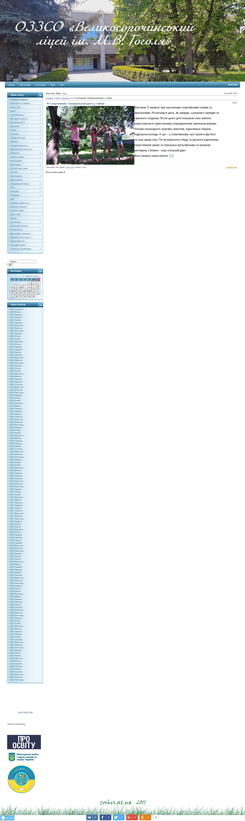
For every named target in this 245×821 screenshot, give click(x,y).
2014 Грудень (16, 427)
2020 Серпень (16, 607)
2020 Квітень (15, 596)
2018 (57, 98)
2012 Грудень (16, 366)
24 (38, 293)
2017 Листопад (16, 519)
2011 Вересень (16, 325)
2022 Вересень (16, 674)
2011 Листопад (16, 331)
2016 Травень (16, 473)
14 (25, 290)
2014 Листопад (16, 425)
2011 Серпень (16, 323)
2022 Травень (16, 664)
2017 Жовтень (16, 516)
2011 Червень (16, 317)
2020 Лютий (15, 591)
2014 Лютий (15, 400)
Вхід (62, 85)
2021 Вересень (16, 642)
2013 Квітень (15, 376)
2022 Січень (15, 653)
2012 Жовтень (16, 360)
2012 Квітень (15, 344)
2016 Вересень (16, 481)
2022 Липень (15, 669)
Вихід (52, 85)
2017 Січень (15, 492)
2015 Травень (16, 441)
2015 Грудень (16, 460)
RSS (64, 93)
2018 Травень (16, 535)
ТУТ (171, 155)
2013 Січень (15, 368)
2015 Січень (15, 430)
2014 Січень (15, 398)
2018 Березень (16, 529)
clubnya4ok (69, 167)
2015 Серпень (16, 449)
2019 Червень (16, 570)
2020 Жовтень (16, 613)
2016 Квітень (15, 470)
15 (29, 290)
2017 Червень (16, 505)
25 (12, 296)
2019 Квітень (15, 564)
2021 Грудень (16, 650)
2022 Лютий (15, 656)
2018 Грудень (16, 554)
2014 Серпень (16, 417)
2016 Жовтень (16, 484)
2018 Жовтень (16, 548)
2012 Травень (16, 347)
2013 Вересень (16, 387)
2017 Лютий (15, 494)
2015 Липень (15, 446)
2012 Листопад (16, 363)
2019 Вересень (16, 578)
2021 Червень (16, 634)
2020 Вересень (16, 610)
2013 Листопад (16, 392)
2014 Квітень (15, 406)
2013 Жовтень (16, 390)
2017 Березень (16, 497)
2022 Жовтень (16, 677)
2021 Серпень (16, 639)
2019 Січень (15, 556)
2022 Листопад (16, 680)
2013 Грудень (16, 395)
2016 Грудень (16, 489)
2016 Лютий (15, 465)
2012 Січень (15, 336)
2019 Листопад (16, 583)
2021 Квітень (15, 629)
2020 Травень (16, 599)
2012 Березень (16, 341)
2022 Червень (16, 666)
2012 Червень (16, 349)
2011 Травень (16, 315)
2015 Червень (16, 443)
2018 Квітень (15, 532)
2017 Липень (15, 508)
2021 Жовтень (16, 645)
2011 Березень (16, 309)
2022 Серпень (16, 672)
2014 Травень (16, 409)
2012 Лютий (15, 339)
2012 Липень (15, 352)
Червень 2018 (31, 276)
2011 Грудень (16, 333)
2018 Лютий (15, 527)
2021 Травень (16, 631)
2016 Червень (16, 476)
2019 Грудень (16, 586)
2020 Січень (15, 588)
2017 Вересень (16, 513)
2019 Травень (16, 567)
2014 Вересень (16, 419)
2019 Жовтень (16, 580)
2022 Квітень (15, 661)
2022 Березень (16, 658)
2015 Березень (16, 435)
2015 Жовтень (16, 454)
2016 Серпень (16, 478)
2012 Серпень (16, 355)
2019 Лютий (15, 559)
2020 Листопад (16, 615)
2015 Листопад (16, 457)
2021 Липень (15, 637)
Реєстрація (41, 85)
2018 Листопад (16, 551)
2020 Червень (16, 602)
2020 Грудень (16, 618)
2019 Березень (16, 562)
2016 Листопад (16, 486)
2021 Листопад (16, 647)
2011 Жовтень (16, 328)
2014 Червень (16, 411)
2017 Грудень (16, 521)
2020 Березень (16, 594)
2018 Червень (16, 537)
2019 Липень (15, 572)
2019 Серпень (16, 575)
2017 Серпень (16, 511)
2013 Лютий (15, 371)
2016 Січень (15, 462)
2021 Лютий (15, 623)
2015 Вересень (16, 452)
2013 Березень (16, 374)
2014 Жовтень (16, 422)
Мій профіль (25, 85)
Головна (11, 85)
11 (12, 290)
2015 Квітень (15, 438)
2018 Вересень (16, 545)
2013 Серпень (16, 384)
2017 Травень (16, 503)
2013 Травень (16, 379)
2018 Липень (15, 540)
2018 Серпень (16, 543)
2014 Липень (15, 414)
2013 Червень (16, 382)
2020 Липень (15, 605)
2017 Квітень (15, 500)
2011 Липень (15, 320)
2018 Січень (15, 524)
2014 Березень (16, 403)
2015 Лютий (15, 433)
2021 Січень (15, 621)
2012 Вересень (16, 358)
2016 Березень (16, 468)
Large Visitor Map (25, 712)
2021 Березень (16, 626)
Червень (65, 98)
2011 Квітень (15, 312)
